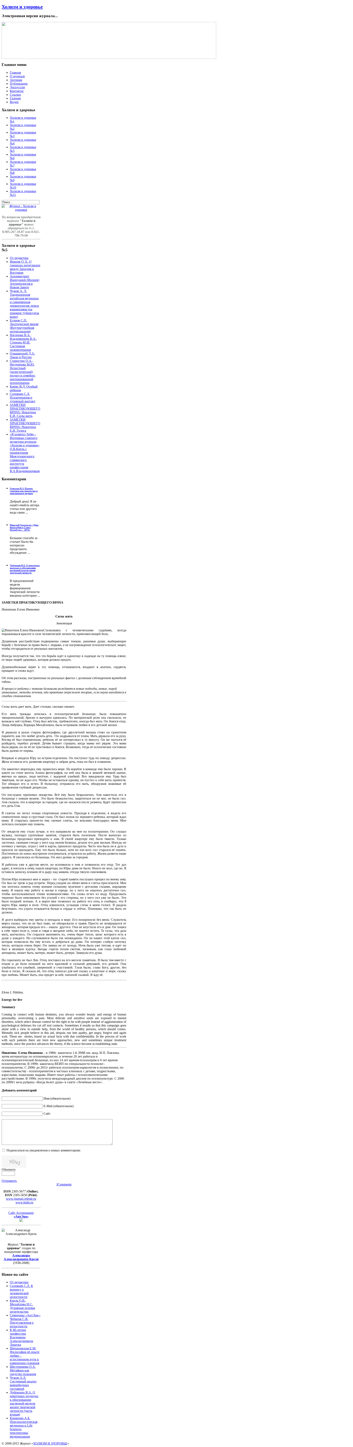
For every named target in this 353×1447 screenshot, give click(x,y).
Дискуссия (17, 87)
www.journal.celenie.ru (21, 1198)
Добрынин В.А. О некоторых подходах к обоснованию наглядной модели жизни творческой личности (25, 569)
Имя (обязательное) (57, 1098)
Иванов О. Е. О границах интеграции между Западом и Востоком (25, 267)
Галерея (15, 98)
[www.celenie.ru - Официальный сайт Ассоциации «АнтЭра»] (21, 1220)
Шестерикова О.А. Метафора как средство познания (23, 1370)
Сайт (47, 1113)
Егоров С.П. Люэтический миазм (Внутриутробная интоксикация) (24, 326)
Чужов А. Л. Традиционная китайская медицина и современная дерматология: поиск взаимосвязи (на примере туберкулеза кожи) (24, 303)
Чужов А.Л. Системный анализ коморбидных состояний (23, 1383)
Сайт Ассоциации (21, 1214)
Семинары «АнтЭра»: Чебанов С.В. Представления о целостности (25, 1321)
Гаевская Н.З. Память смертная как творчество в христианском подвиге (24, 491)
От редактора (19, 258)
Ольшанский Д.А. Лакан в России (22, 355)
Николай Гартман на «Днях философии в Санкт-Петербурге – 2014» (24, 527)
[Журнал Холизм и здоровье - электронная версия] (21, 209)
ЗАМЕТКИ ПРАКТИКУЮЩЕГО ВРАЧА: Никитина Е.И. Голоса (25, 425)
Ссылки (15, 94)
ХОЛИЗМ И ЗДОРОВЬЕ (50, 1443)
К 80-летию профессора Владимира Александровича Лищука (21, 1337)
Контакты (16, 91)
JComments (63, 1184)
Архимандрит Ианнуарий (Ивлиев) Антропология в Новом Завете (24, 282)
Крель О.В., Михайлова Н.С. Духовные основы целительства (22, 1306)
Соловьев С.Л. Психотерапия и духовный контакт (22, 397)
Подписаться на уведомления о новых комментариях (43, 1150)
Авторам (16, 80)
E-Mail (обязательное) (59, 1106)
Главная (15, 72)
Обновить (9, 1169)
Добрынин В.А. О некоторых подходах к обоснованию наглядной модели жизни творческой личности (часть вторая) (24, 1403)
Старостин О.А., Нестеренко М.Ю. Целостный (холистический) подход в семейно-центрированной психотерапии (23, 372)
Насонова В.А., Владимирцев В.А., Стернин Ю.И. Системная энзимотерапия (23, 342)
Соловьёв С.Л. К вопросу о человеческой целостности (21, 1291)
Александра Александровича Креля (21, 1257)
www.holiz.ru (24, 1202)
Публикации (19, 83)
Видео (14, 102)
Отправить (9, 1180)
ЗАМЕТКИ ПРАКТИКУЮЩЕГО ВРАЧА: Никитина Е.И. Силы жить (25, 410)
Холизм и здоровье (22, 6)
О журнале (17, 76)
